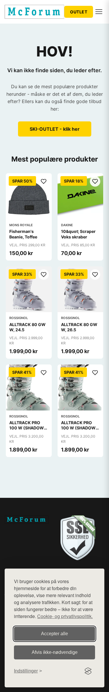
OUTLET (78, 11)
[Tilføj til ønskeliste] (43, 181)
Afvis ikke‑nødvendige (55, 652)
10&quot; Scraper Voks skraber (78, 234)
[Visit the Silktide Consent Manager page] (88, 671)
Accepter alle (54, 633)
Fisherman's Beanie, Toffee (23, 234)
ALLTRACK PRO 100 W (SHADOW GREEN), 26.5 (78, 428)
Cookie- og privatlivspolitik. (65, 616)
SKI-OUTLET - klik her (55, 129)
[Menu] (99, 11)
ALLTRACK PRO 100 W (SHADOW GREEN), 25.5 (26, 428)
